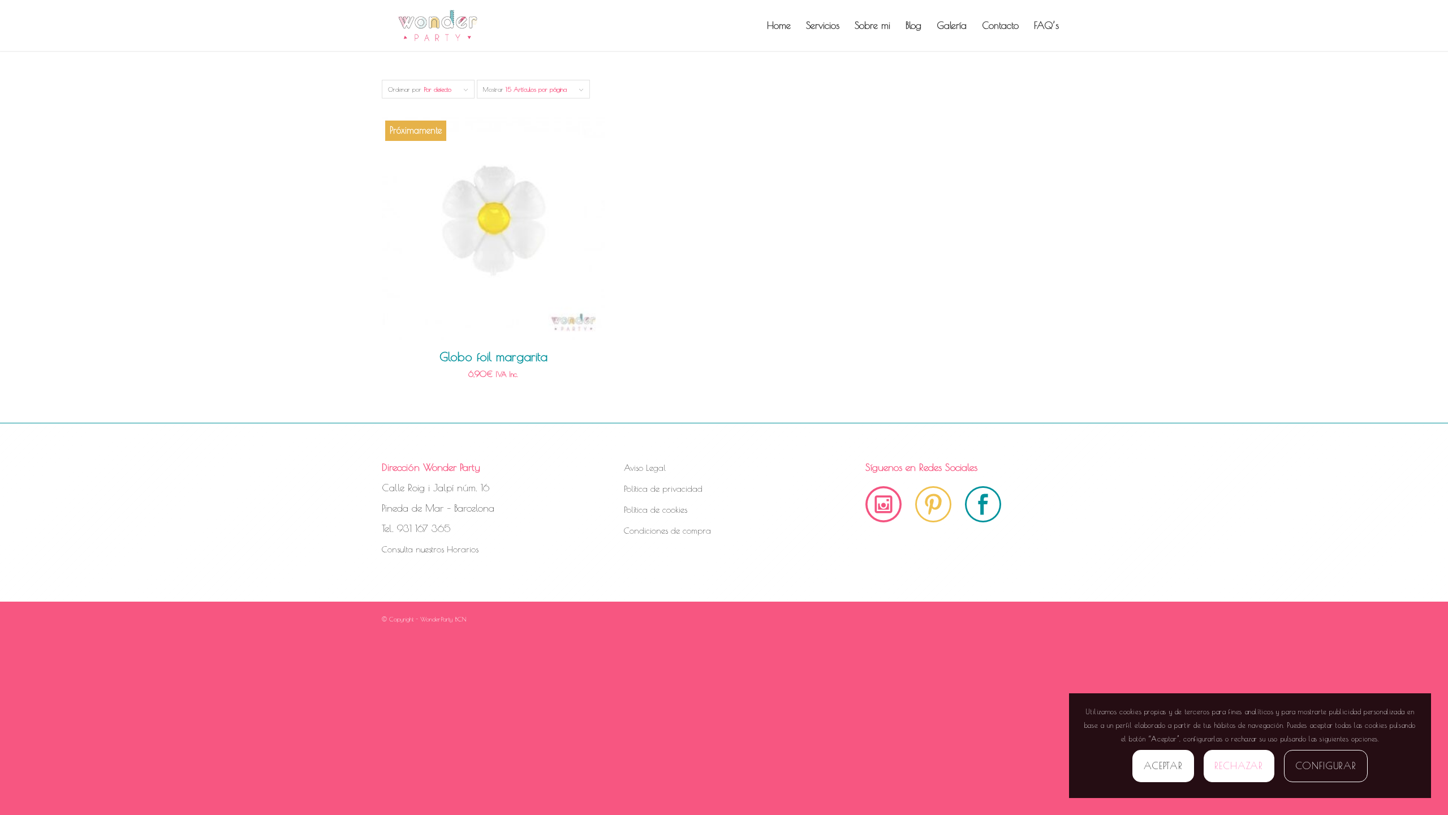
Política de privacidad (663, 489)
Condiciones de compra (667, 530)
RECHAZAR (1238, 765)
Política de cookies (655, 509)
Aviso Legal (645, 468)
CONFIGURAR (1326, 765)
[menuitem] (779, 25)
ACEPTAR (1163, 765)
